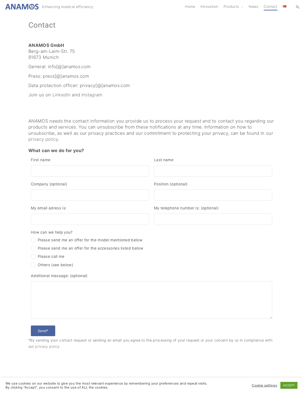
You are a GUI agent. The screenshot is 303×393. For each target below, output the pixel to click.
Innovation (209, 6)
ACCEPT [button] (289, 385)
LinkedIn (61, 94)
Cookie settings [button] (264, 385)
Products (231, 6)
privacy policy (43, 139)
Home (190, 6)
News (253, 6)
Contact (270, 6)
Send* (43, 331)
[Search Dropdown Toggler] (298, 7)
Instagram (91, 94)
